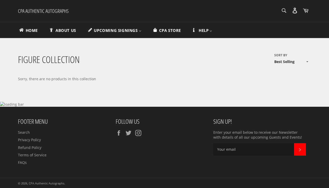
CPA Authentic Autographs (43, 10)
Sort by (280, 55)
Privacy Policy (29, 139)
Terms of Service (32, 155)
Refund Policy (29, 147)
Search (24, 132)
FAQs (22, 162)
